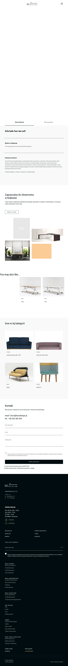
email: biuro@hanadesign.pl (16, 415)
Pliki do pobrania (48, 122)
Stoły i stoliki (8, 626)
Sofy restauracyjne (10, 628)
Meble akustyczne (10, 641)
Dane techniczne (19, 122)
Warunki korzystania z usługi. (25, 468)
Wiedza (7, 536)
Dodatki (7, 651)
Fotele (6, 609)
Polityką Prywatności (16, 556)
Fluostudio (61, 661)
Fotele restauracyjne (10, 631)
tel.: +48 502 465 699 (13, 418)
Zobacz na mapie (11, 212)
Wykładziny (28, 648)
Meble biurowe (9, 564)
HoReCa (7, 620)
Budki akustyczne (10, 638)
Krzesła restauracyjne (11, 621)
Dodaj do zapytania (24, 116)
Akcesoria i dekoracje (10, 643)
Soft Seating (9, 605)
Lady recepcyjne (9, 572)
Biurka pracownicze (10, 565)
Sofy (6, 606)
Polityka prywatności (10, 468)
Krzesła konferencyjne (11, 580)
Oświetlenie (9, 648)
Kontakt (37, 536)
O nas (36, 533)
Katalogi (8, 533)
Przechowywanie (9, 570)
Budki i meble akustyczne (13, 637)
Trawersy (7, 584)
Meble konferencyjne (11, 578)
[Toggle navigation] (62, 3)
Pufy (6, 611)
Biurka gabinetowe (10, 594)
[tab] (19, 122)
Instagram (11, 523)
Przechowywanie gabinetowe (13, 599)
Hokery (7, 624)
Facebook (11, 519)
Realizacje (8, 530)
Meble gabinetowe (10, 593)
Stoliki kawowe (9, 587)
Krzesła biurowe (9, 567)
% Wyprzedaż (29, 651)
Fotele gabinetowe (10, 597)
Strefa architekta (40, 530)
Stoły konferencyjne (10, 582)
